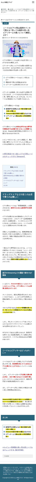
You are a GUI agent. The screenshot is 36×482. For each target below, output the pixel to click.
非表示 (15, 167)
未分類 (7, 456)
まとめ (5, 185)
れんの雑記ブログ (6, 2)
